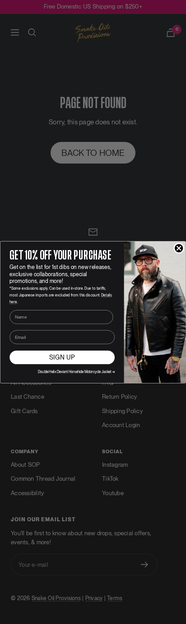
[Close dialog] (179, 248)
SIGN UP (62, 357)
